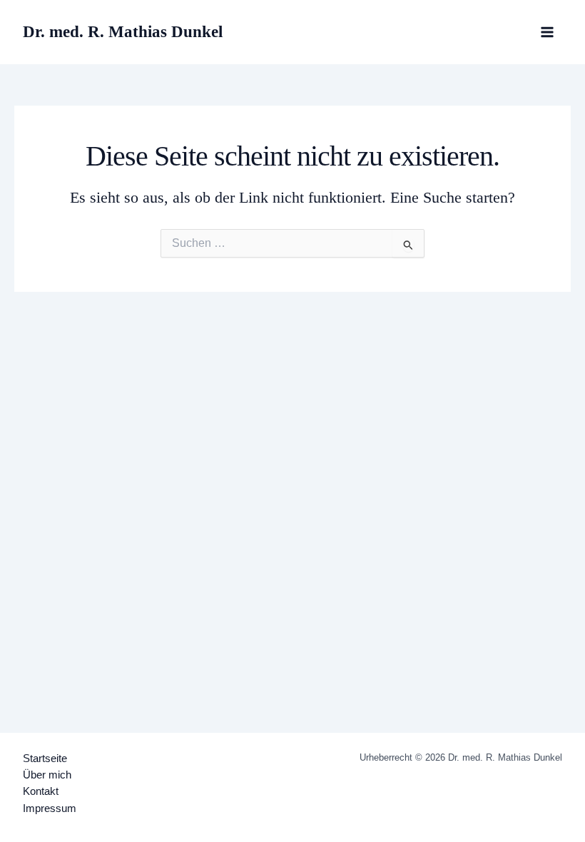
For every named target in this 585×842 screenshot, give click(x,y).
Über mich (47, 775)
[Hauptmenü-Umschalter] (547, 32)
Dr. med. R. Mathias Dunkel (123, 32)
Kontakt (40, 791)
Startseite (45, 758)
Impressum (49, 808)
